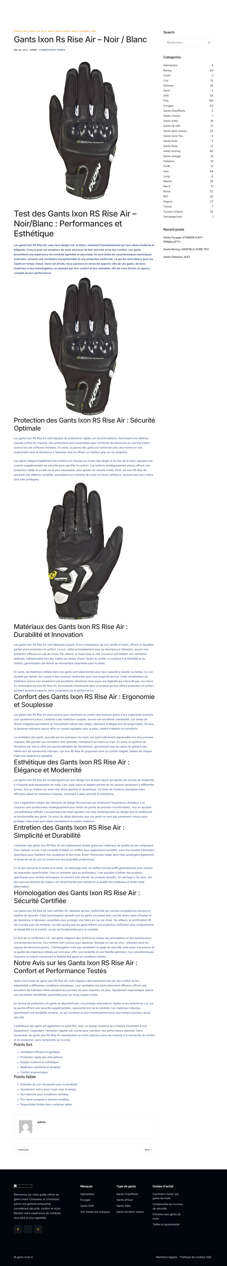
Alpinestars (170, 65)
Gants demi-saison (59, 31)
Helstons (168, 161)
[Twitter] (28, 1229)
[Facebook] (18, 1229)
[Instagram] (38, 1229)
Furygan (168, 105)
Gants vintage (172, 156)
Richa (166, 191)
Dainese (168, 85)
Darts (166, 90)
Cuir (166, 80)
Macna (167, 181)
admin (33, 50)
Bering (167, 70)
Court (166, 75)
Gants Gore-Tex (173, 136)
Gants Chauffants (174, 110)
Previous (24, 1150)
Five (166, 100)
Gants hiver (170, 141)
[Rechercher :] (188, 42)
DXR (166, 95)
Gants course (171, 115)
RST (166, 196)
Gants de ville (38, 31)
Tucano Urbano (173, 211)
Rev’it (166, 186)
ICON (166, 166)
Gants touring (80, 31)
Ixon (93, 31)
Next (147, 1150)
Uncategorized (172, 216)
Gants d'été (21, 31)
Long (166, 176)
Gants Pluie (170, 146)
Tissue (167, 206)
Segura (167, 201)
